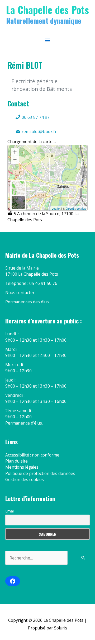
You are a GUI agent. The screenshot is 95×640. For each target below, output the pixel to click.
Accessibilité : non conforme (32, 455)
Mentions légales (22, 467)
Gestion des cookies (24, 479)
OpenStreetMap (76, 208)
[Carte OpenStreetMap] (18, 188)
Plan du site (16, 461)
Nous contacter (20, 292)
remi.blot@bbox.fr (39, 131)
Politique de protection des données (40, 473)
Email (10, 511)
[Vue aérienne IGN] (18, 202)
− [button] (15, 160)
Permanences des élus (27, 302)
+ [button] (15, 152)
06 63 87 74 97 (35, 117)
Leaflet (56, 208)
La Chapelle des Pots (47, 9)
